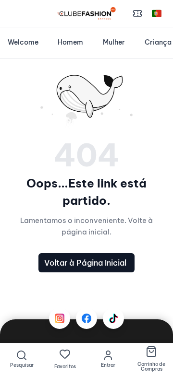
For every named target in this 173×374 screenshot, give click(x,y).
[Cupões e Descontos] (137, 13)
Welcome (23, 42)
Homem (70, 42)
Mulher (114, 42)
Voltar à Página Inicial (85, 263)
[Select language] (156, 13)
